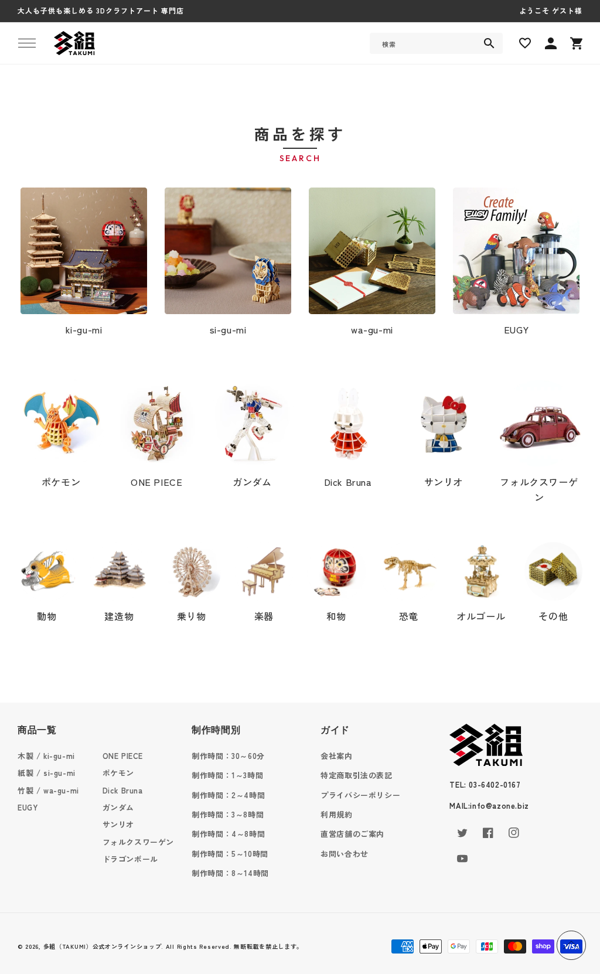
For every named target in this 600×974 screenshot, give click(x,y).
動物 (46, 616)
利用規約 (336, 814)
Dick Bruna (348, 482)
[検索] (489, 43)
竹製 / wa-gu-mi (48, 790)
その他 (553, 616)
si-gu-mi (228, 329)
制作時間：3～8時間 (228, 814)
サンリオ (443, 482)
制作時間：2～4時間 (228, 795)
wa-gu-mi (372, 329)
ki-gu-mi (84, 329)
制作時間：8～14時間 (230, 872)
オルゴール (480, 616)
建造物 (119, 616)
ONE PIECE (156, 482)
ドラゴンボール (130, 858)
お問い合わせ (345, 853)
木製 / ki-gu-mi (46, 755)
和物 (336, 616)
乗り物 (191, 616)
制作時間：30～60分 (228, 755)
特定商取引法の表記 (356, 775)
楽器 (264, 616)
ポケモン (61, 482)
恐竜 (408, 616)
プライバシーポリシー (360, 795)
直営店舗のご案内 (352, 833)
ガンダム (252, 482)
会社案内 (336, 755)
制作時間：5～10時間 (230, 853)
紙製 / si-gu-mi (47, 772)
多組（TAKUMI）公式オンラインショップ (102, 946)
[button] (27, 43)
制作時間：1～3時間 (227, 775)
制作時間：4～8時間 (228, 833)
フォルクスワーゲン (539, 489)
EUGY (516, 329)
